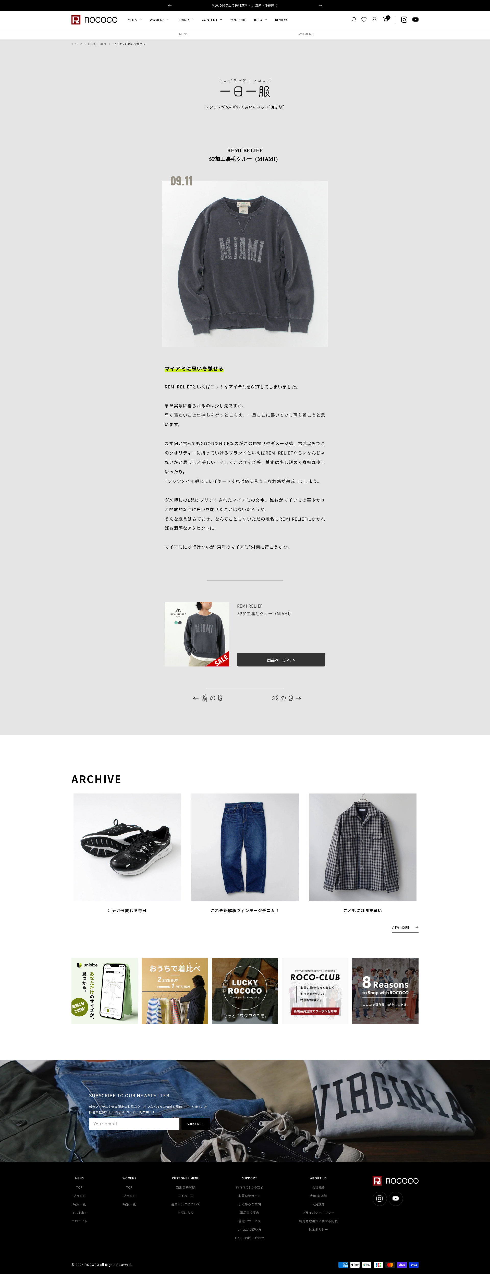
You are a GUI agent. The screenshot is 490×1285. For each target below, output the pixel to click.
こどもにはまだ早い (363, 910)
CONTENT (210, 19)
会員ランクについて (185, 1204)
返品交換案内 (249, 1212)
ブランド (79, 1195)
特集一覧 (79, 1204)
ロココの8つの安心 (249, 1187)
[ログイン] (374, 19)
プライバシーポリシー (318, 1212)
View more (400, 927)
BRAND (183, 19)
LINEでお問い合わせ (249, 1238)
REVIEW (281, 19)
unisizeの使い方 (250, 1229)
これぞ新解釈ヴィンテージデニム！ (245, 910)
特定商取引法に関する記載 (318, 1221)
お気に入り (186, 1212)
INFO (258, 19)
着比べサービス (249, 1221)
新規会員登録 (185, 1187)
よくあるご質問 (249, 1204)
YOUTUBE (238, 19)
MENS (132, 19)
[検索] (354, 19)
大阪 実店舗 (318, 1195)
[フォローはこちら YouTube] (415, 20)
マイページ (186, 1195)
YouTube (79, 1212)
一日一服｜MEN (95, 44)
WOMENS (157, 19)
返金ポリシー (318, 1229)
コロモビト (79, 1221)
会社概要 (318, 1187)
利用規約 (318, 1204)
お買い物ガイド (249, 1195)
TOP (74, 44)
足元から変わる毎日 (127, 910)
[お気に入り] (363, 19)
